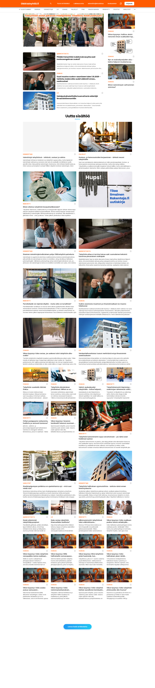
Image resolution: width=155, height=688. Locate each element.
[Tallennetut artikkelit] (121, 3)
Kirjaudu (129, 4)
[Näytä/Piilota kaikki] (135, 9)
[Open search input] (50, 3)
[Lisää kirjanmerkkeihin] (133, 31)
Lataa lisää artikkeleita (77, 627)
